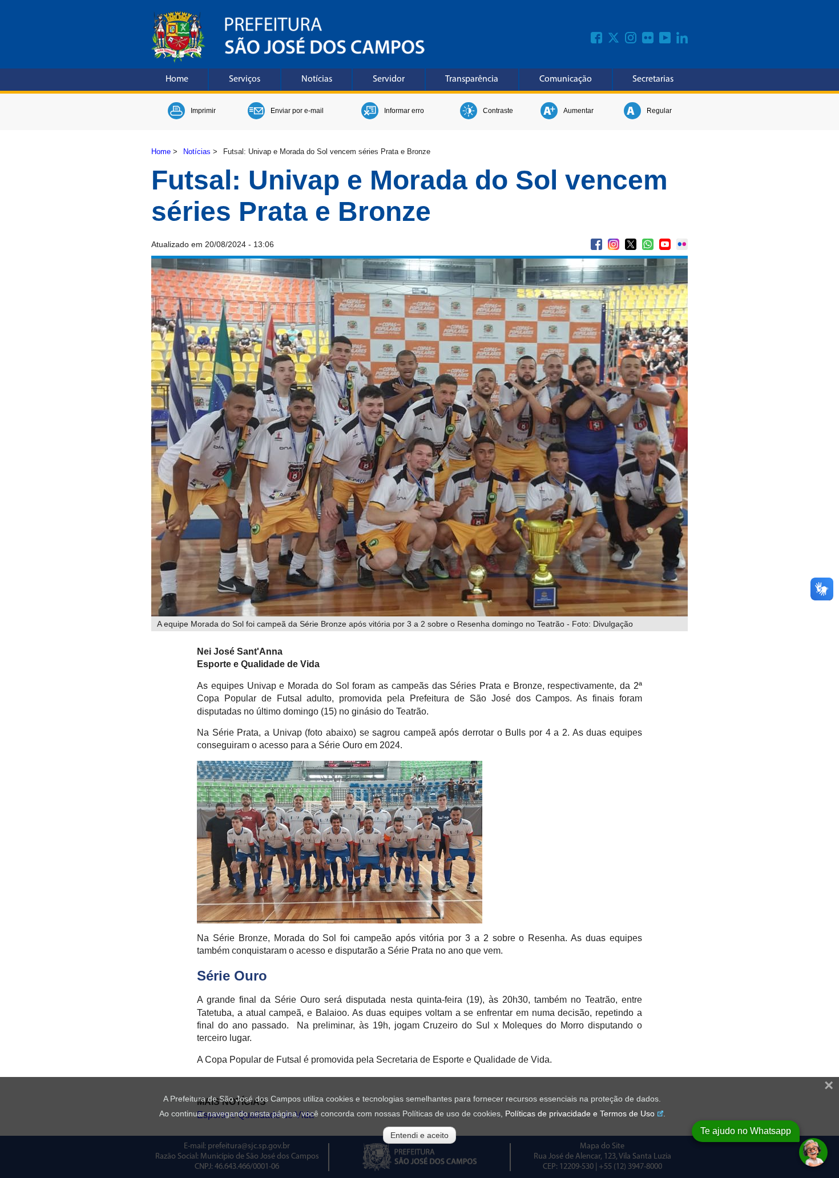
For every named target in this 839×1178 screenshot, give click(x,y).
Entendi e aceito (419, 1135)
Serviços (244, 79)
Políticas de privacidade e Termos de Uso (580, 1113)
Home (177, 79)
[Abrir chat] (813, 1152)
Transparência (471, 79)
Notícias (316, 79)
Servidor (389, 79)
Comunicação (565, 79)
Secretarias (652, 79)
